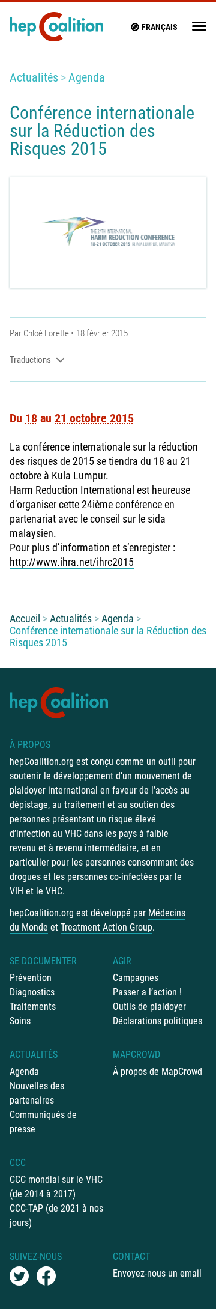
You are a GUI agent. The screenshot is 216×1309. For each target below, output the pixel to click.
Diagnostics (32, 992)
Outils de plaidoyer (149, 1006)
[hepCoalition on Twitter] (19, 1276)
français (160, 27)
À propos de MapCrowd (157, 1071)
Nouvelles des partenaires (37, 1093)
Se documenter (43, 961)
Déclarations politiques (157, 1021)
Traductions (30, 359)
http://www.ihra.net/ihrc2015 (72, 562)
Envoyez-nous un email (157, 1273)
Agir (122, 961)
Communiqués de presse (43, 1122)
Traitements (33, 1006)
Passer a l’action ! (147, 992)
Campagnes (135, 977)
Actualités (34, 77)
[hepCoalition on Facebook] (46, 1276)
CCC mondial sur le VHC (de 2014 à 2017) (56, 1187)
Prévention (31, 977)
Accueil (25, 618)
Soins (20, 1021)
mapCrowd (136, 1054)
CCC (18, 1162)
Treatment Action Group (106, 927)
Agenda (86, 77)
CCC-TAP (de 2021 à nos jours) (56, 1216)
